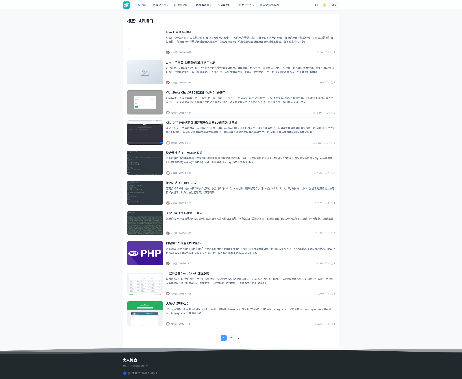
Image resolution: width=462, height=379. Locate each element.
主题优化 (182, 5)
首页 (144, 5)
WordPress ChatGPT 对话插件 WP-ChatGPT (195, 92)
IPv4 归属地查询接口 (179, 32)
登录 (334, 5)
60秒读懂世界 (271, 5)
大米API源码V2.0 (177, 304)
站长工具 (247, 5)
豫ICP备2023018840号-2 (142, 373)
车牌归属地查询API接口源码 (184, 213)
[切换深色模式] (324, 5)
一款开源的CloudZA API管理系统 (187, 273)
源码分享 (161, 5)
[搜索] (316, 5)
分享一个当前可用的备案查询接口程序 (190, 62)
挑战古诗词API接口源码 (181, 183)
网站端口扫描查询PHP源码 (183, 243)
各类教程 (225, 5)
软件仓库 (204, 5)
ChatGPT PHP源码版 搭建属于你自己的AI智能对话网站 (201, 123)
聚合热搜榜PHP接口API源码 (184, 153)
